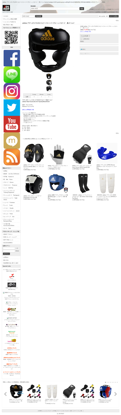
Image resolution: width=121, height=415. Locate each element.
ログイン (92, 12)
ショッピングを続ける (9, 22)
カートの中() (107, 9)
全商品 (5, 171)
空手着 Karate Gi (8, 176)
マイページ (115, 9)
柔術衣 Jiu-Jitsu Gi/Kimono (11, 173)
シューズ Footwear (9, 202)
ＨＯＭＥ (5, 16)
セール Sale (7, 228)
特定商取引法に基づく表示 (10, 263)
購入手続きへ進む (8, 24)
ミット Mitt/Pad (8, 188)
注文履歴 (104, 12)
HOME (92, 9)
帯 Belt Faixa (7, 179)
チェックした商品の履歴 (10, 19)
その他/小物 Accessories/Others (8, 224)
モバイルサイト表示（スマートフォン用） (73, 410)
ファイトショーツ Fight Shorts (10, 198)
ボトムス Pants (8, 213)
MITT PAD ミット (8, 240)
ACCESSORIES (7, 242)
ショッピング (98, 9)
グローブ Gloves (8, 182)
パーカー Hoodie (8, 208)
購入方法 (5, 260)
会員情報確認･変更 (112, 12)
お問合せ (5, 257)
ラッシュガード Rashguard (11, 195)
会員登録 (98, 12)
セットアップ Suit (8, 216)
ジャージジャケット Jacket (11, 211)
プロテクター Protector (10, 185)
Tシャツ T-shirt (8, 205)
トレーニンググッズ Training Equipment (9, 191)
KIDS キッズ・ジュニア (10, 237)
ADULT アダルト (8, 234)
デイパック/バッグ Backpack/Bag (9, 220)
